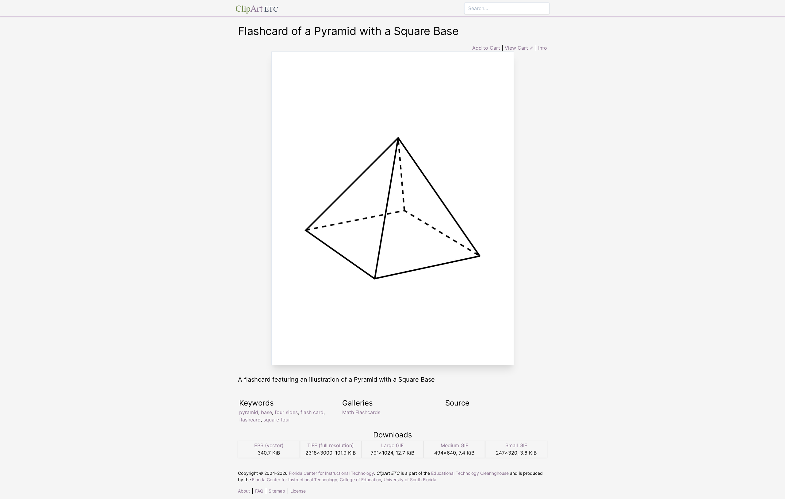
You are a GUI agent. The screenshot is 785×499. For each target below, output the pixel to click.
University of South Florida (410, 479)
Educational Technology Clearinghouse (470, 473)
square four (276, 420)
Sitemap (277, 490)
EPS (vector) (269, 445)
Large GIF (392, 445)
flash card (312, 412)
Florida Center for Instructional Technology (331, 473)
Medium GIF (454, 445)
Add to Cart (486, 48)
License (298, 490)
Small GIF (516, 445)
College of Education (360, 479)
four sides (286, 412)
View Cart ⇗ (519, 48)
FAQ (259, 490)
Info (542, 48)
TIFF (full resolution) (330, 445)
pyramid (248, 412)
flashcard (250, 420)
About (244, 490)
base (266, 412)
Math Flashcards (361, 412)
